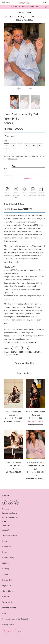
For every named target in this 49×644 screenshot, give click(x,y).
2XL (33, 146)
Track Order (7, 525)
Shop (4, 541)
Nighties (6, 563)
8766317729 (12, 159)
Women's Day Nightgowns (20, 17)
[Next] (30, 88)
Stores (5, 574)
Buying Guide (8, 624)
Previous (21, 12)
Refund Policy (8, 557)
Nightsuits (6, 585)
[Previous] (18, 88)
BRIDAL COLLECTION (18, 352)
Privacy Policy (8, 580)
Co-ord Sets (7, 591)
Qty (5, 169)
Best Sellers (24, 373)
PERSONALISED (13, 355)
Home (6, 17)
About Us (6, 530)
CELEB (29, 352)
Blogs (4, 552)
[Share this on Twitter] (11, 348)
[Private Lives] (24, 2)
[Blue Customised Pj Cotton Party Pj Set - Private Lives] (24, 54)
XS (6, 151)
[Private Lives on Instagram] (17, 502)
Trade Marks (7, 602)
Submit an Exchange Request (15, 619)
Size (5, 141)
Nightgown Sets (9, 607)
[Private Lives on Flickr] (20, 502)
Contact (5, 596)
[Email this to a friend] (27, 348)
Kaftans (5, 569)
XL (27, 146)
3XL (40, 146)
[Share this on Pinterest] (22, 348)
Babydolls (6, 546)
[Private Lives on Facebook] (5, 502)
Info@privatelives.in (9, 513)
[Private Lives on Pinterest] (11, 502)
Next (29, 12)
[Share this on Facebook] (17, 348)
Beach (5, 613)
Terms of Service (9, 535)
